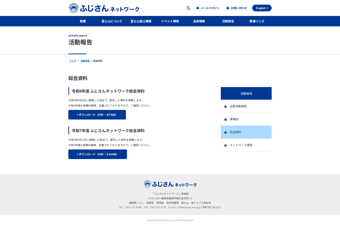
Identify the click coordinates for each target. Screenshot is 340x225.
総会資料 (235, 132)
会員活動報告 (238, 106)
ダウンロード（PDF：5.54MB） (98, 154)
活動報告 (85, 60)
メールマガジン (210, 8)
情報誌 (233, 119)
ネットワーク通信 (241, 145)
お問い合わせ (239, 8)
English (260, 8)
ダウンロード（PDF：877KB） (98, 114)
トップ (72, 60)
